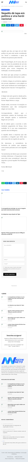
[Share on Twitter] (17, 25)
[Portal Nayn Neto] (14, 2)
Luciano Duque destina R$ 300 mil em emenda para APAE (16, 325)
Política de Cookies (18, 456)
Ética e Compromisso (9, 458)
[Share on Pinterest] (22, 25)
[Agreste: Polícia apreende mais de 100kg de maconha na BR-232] (14, 224)
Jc (3, 441)
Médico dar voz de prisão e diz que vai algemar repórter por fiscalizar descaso (14, 437)
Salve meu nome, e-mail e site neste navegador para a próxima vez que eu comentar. (12, 269)
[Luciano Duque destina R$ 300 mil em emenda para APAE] (4, 325)
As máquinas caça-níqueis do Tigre (10, 214)
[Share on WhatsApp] (3, 25)
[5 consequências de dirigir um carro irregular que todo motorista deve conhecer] (14, 199)
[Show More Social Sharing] (25, 25)
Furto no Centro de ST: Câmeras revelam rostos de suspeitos (14, 432)
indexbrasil (5, 22)
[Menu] (2, 2)
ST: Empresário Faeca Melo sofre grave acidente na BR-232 (14, 443)
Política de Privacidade (20, 458)
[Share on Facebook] (12, 25)
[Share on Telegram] (8, 25)
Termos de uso (10, 456)
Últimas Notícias (5, 9)
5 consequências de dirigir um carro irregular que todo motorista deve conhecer (13, 209)
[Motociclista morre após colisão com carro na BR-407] (4, 318)
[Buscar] (26, 2)
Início (2, 6)
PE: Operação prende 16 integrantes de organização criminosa (12, 426)
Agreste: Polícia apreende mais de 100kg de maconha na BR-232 (13, 233)
